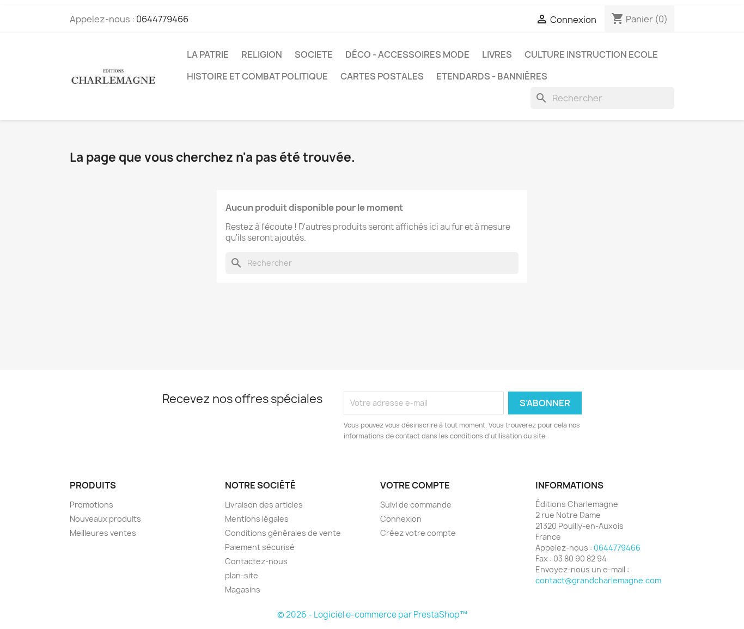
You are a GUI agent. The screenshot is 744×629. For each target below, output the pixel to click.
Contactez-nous (256, 561)
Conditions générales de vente (283, 533)
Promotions (91, 504)
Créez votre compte (418, 533)
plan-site (241, 575)
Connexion (401, 519)
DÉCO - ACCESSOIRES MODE (407, 54)
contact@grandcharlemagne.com (598, 580)
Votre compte (415, 485)
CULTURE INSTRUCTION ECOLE (591, 54)
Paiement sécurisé (260, 547)
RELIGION (261, 54)
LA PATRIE (208, 54)
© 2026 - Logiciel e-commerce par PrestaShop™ (372, 614)
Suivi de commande (416, 504)
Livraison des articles (264, 504)
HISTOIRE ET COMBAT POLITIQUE (257, 76)
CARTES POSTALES (382, 76)
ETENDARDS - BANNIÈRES (491, 76)
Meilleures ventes (103, 533)
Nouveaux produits (105, 519)
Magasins (242, 589)
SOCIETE (314, 54)
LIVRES (497, 54)
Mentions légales (257, 519)
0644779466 (162, 19)
